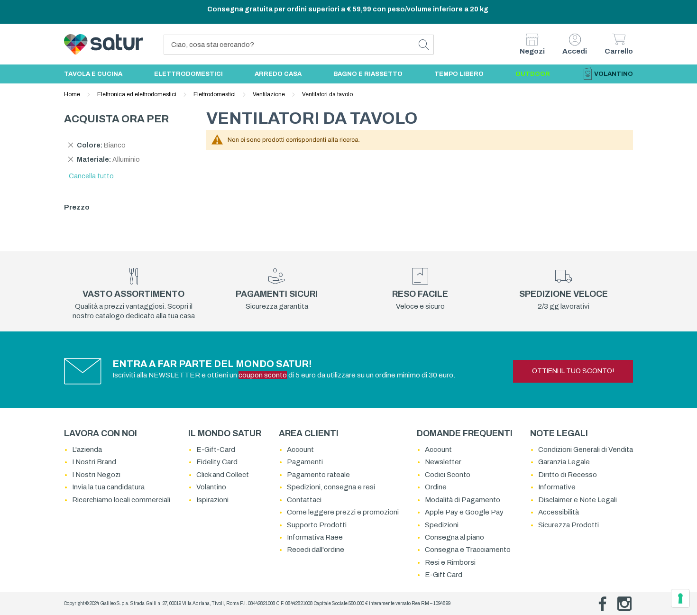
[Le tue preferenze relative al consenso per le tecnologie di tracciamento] (680, 598)
